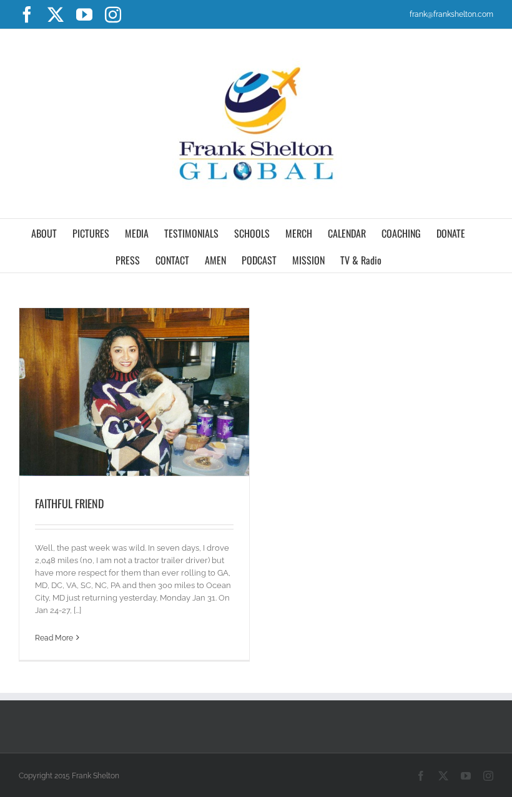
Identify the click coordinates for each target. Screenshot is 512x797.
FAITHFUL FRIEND (69, 503)
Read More (54, 638)
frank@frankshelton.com (451, 14)
